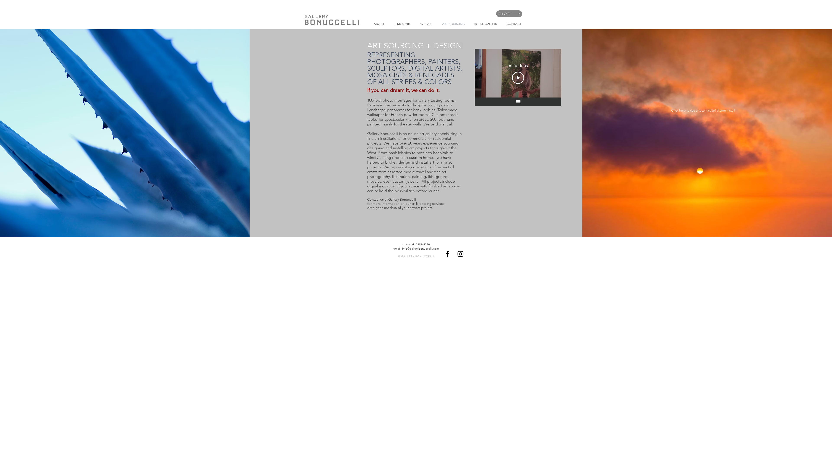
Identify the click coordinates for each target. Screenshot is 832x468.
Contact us (375, 199)
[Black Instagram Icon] (460, 254)
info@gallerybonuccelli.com (420, 248)
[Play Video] (518, 78)
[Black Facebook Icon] (447, 254)
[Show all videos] (518, 102)
